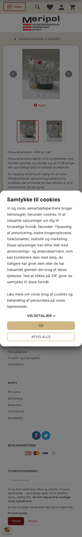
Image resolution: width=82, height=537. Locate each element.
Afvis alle (41, 337)
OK (41, 325)
